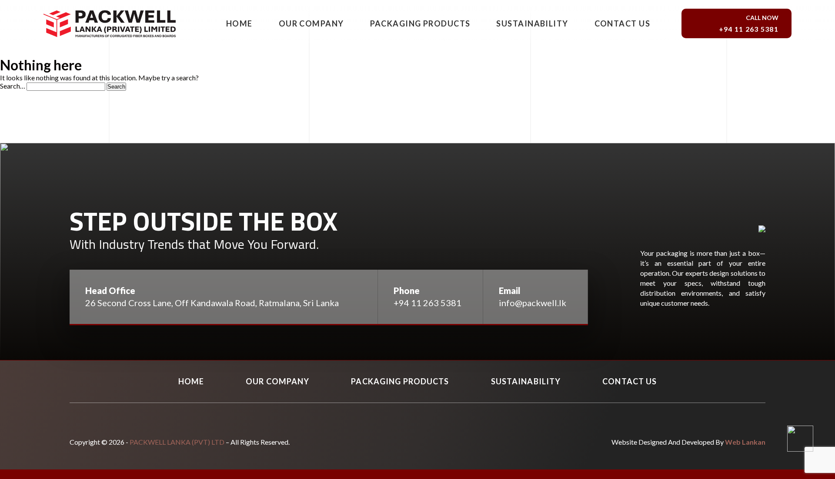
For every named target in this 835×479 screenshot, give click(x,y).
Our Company (311, 23)
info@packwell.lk (532, 302)
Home (239, 23)
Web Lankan (745, 442)
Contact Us (622, 23)
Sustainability (532, 23)
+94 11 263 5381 (427, 302)
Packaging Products (420, 23)
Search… (12, 86)
